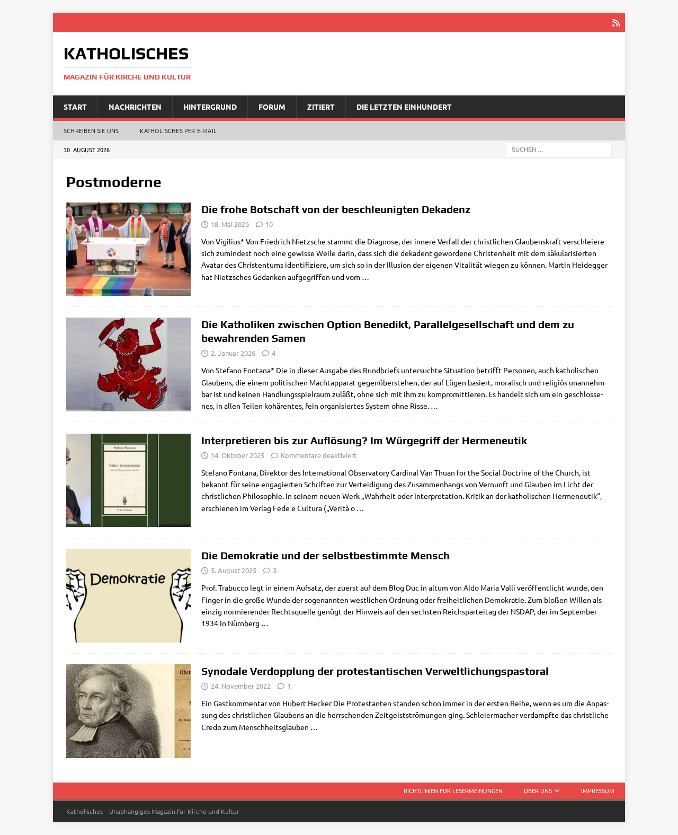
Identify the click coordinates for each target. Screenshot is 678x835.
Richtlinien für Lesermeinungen (453, 790)
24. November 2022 (241, 685)
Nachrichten (135, 106)
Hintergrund (210, 106)
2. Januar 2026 (233, 352)
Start (75, 106)
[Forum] (128, 249)
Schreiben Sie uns (91, 130)
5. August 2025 (233, 570)
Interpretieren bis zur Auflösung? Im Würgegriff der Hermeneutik (364, 440)
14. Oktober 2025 (237, 455)
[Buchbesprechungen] (128, 481)
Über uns (538, 790)
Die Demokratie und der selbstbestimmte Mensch (325, 555)
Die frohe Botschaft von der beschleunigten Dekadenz (335, 209)
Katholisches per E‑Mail (178, 130)
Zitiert (321, 106)
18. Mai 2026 (230, 223)
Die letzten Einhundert (404, 106)
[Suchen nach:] (559, 149)
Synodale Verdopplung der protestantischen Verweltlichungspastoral (375, 671)
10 (269, 223)
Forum (272, 106)
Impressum (597, 790)
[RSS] (615, 22)
